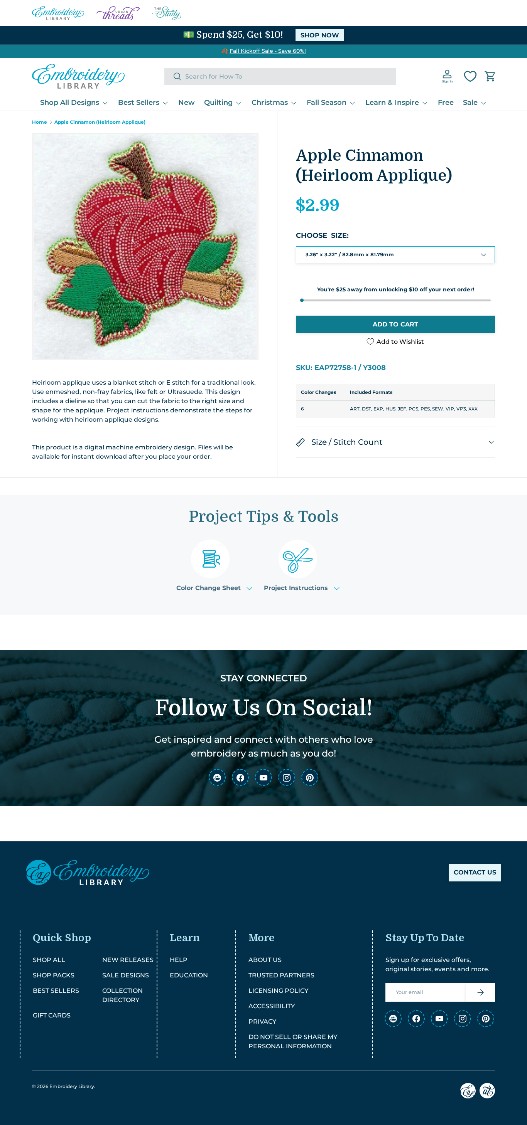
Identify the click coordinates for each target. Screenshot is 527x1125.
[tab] (214, 565)
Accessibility (271, 1006)
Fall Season (326, 102)
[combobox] (280, 76)
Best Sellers (138, 102)
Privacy (262, 1021)
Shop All (49, 960)
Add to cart (395, 324)
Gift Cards (52, 1015)
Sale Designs (125, 975)
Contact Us (475, 872)
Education (189, 975)
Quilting (218, 102)
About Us (265, 960)
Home (39, 122)
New (186, 102)
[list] (145, 246)
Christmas (270, 102)
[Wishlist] (470, 76)
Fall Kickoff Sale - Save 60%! (268, 50)
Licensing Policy (278, 990)
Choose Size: (322, 235)
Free (446, 102)
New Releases (128, 960)
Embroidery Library (71, 1086)
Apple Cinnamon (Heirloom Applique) (99, 122)
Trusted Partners (281, 975)
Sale (470, 102)
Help (178, 960)
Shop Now (320, 35)
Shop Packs (53, 975)
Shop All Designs (69, 102)
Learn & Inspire (392, 102)
